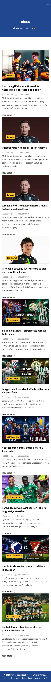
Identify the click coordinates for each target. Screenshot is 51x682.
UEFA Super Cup (13, 437)
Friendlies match (13, 617)
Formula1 (10, 76)
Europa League (13, 320)
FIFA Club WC (12, 258)
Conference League (14, 497)
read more (7, 115)
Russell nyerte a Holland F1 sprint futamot (24, 147)
